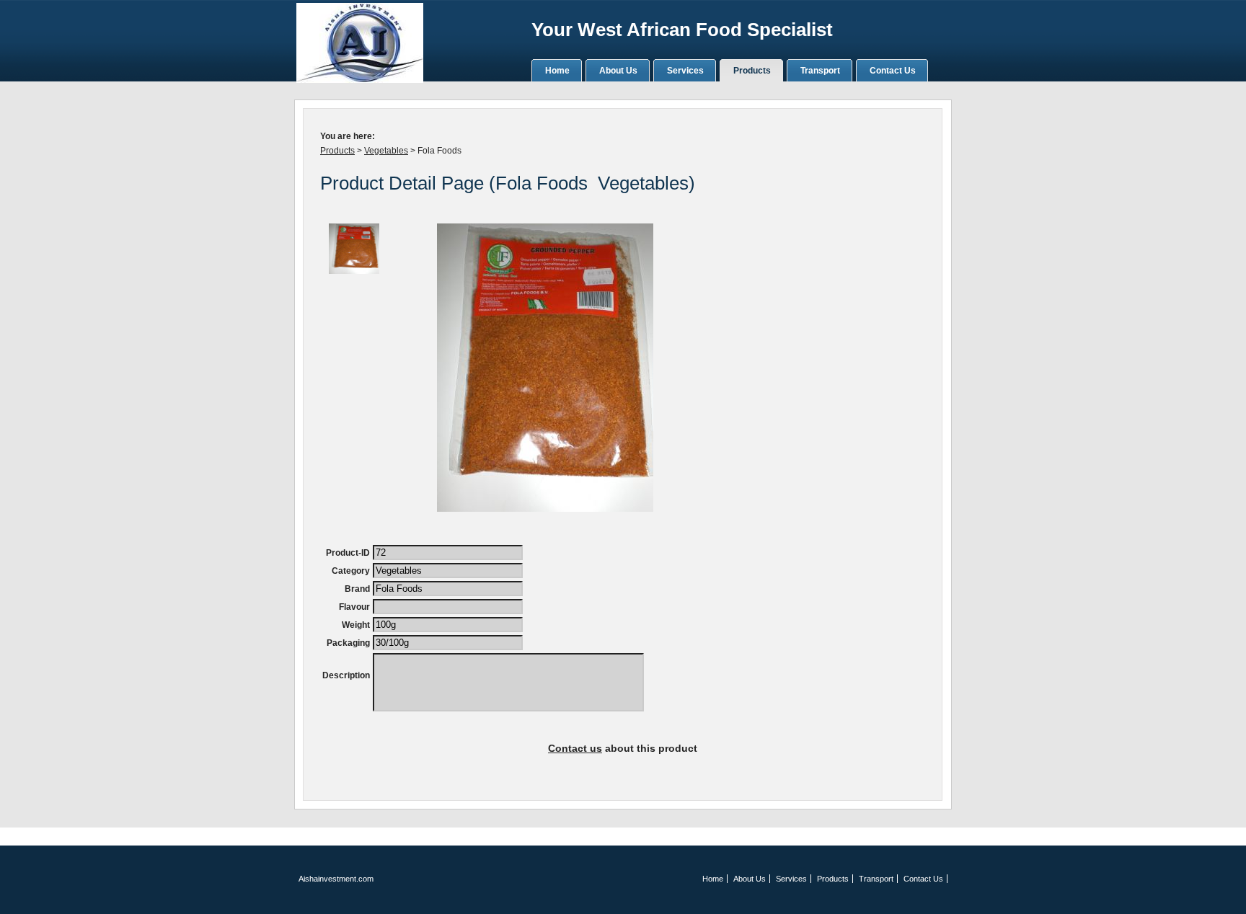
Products (337, 151)
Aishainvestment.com (336, 878)
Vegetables (386, 151)
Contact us (575, 748)
